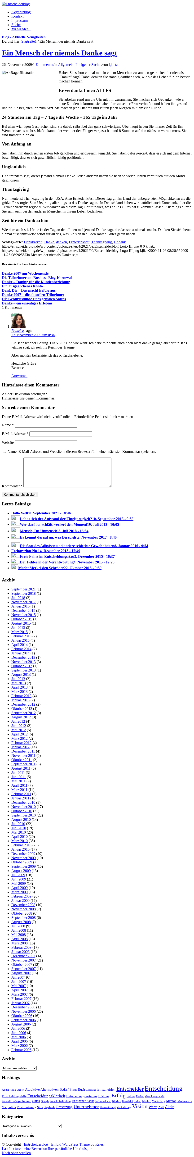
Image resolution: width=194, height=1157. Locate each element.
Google (45, 1101)
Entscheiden (106, 1089)
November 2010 (23, 807)
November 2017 (23, 602)
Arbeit (20, 1089)
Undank (120, 242)
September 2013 (23, 670)
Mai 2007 (18, 986)
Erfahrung (104, 1096)
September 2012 (23, 713)
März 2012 (19, 738)
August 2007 (21, 973)
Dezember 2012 (23, 704)
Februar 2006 (21, 1050)
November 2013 (23, 662)
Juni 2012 (18, 726)
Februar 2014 (21, 649)
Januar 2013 (20, 700)
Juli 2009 (18, 875)
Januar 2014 (20, 653)
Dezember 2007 (23, 956)
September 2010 (23, 815)
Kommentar (12, 486)
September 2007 (23, 969)
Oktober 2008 (21, 913)
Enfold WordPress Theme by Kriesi (77, 1144)
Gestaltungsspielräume (16, 1101)
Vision (140, 1106)
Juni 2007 (18, 982)
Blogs (73, 1089)
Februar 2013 (21, 696)
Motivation (184, 1101)
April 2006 (19, 1041)
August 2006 (21, 1024)
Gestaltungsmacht (154, 1096)
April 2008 (19, 939)
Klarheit (116, 1101)
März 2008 (19, 943)
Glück (36, 1101)
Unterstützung (108, 1107)
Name (8, 425)
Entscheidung (164, 1088)
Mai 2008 (18, 935)
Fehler (131, 1096)
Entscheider (130, 1088)
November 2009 (23, 858)
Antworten (19, 376)
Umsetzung (64, 1107)
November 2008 (23, 909)
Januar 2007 (20, 1003)
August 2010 (21, 819)
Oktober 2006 (21, 1016)
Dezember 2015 (23, 610)
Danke (49, 242)
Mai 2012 (18, 730)
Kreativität (127, 1101)
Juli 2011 (18, 773)
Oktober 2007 (21, 964)
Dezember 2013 (23, 657)
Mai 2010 (18, 832)
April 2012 (19, 734)
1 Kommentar (43, 65)
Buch (81, 1089)
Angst (5, 1089)
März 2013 (19, 692)
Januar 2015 (20, 640)
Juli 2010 (18, 824)
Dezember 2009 (23, 854)
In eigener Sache (87, 65)
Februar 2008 (21, 947)
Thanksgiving (101, 242)
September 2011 (23, 764)
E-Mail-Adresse (15, 434)
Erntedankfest (79, 242)
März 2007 (19, 994)
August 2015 (21, 623)
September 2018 (23, 593)
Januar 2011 (20, 798)
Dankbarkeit (33, 242)
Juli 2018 (18, 598)
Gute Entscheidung (60, 1101)
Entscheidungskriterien (81, 1096)
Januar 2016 (20, 606)
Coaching (91, 1090)
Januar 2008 (20, 952)
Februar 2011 (21, 794)
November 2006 (23, 1011)
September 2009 (23, 866)
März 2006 (19, 1046)
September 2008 (23, 918)
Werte (153, 1107)
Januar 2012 (20, 747)
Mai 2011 (18, 781)
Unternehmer (86, 1106)
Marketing (158, 1101)
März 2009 (19, 892)
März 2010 (19, 841)
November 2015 (23, 615)
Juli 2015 (18, 628)
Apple (13, 1089)
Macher (146, 1101)
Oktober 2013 (21, 666)
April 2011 (19, 785)
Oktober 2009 (21, 862)
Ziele (169, 1106)
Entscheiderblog (36, 1144)
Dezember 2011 (23, 751)
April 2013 (19, 687)
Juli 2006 (18, 1028)
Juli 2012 (18, 721)
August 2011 (21, 768)
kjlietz (113, 65)
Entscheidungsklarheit (46, 1095)
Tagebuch (49, 1107)
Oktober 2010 (21, 811)
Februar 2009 (21, 896)
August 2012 (21, 717)
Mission (171, 1101)
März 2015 (19, 632)
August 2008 (21, 922)
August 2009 (21, 871)
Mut (4, 1107)
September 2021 (23, 589)
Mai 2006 (18, 1037)
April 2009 (19, 888)
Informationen (103, 1101)
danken (61, 242)
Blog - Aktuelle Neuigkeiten (24, 37)
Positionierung (26, 1107)
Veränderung (124, 1107)
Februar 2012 (21, 743)
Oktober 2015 (21, 619)
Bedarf (64, 1089)
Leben (137, 1101)
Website (8, 442)
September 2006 (23, 1020)
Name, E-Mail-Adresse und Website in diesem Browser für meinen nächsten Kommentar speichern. (82, 451)
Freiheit (140, 1096)
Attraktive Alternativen (42, 1089)
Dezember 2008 (23, 905)
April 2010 (19, 837)
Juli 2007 (18, 977)
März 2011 (19, 790)
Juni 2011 (18, 777)
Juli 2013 (18, 679)
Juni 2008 (18, 930)
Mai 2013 (18, 683)
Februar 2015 (21, 636)
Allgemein (66, 65)
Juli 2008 (18, 926)
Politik (12, 1107)
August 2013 (21, 674)
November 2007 (23, 960)
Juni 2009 (18, 879)
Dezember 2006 (23, 1007)
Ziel (161, 1107)
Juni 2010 (18, 828)
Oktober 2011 (21, 760)
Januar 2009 (20, 900)
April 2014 (19, 645)
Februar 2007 (21, 999)
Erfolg (118, 1095)
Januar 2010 (20, 849)
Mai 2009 (18, 883)
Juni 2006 (18, 1033)
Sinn (40, 1107)
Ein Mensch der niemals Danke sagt (59, 53)
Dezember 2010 (23, 802)
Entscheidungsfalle (14, 1096)
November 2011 (23, 755)
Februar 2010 (21, 845)
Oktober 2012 (21, 709)
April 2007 (19, 990)
